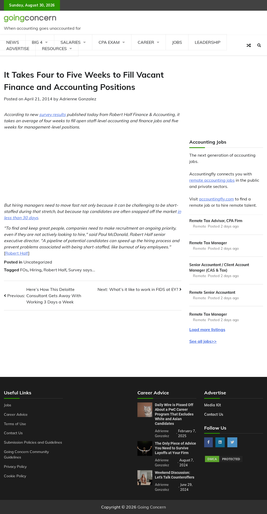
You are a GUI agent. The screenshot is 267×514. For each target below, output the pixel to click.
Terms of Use (15, 423)
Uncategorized (37, 262)
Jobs (177, 42)
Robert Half (16, 253)
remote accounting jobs (212, 180)
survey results (52, 114)
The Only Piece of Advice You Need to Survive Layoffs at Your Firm (175, 448)
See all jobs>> (203, 341)
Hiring (35, 269)
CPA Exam (109, 42)
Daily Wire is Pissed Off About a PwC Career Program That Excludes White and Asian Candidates (174, 414)
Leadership (207, 42)
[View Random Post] (249, 45)
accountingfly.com (216, 198)
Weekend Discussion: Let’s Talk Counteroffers (174, 474)
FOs (24, 269)
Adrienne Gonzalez (77, 98)
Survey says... (81, 269)
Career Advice (16, 414)
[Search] (259, 45)
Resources (54, 48)
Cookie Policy (15, 476)
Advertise (17, 48)
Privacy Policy (15, 466)
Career (146, 42)
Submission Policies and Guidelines (33, 442)
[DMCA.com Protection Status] (223, 461)
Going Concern (151, 507)
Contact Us (13, 433)
